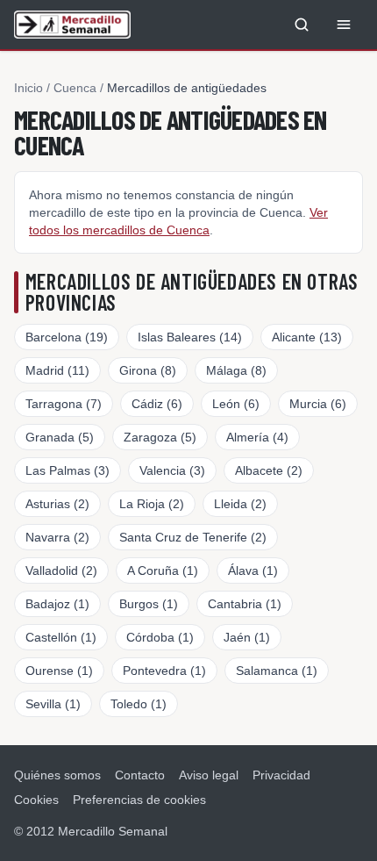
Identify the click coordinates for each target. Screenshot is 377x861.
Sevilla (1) (53, 704)
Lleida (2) (240, 504)
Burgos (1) (148, 604)
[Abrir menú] (343, 24)
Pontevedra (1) (164, 671)
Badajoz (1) (57, 604)
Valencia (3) (172, 470)
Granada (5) (59, 437)
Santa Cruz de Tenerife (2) (193, 537)
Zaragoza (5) (160, 437)
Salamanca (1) (276, 671)
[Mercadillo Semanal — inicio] (72, 25)
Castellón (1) (60, 637)
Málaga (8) (236, 370)
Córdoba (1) (160, 637)
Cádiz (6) (157, 404)
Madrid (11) (57, 370)
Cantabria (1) (244, 604)
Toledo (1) (138, 704)
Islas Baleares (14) (190, 337)
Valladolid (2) (61, 570)
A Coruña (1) (162, 570)
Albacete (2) (268, 470)
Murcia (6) (317, 404)
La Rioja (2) (151, 504)
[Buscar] (301, 24)
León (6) (236, 404)
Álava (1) (253, 570)
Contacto (140, 775)
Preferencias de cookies (139, 800)
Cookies (36, 800)
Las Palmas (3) (67, 470)
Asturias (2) (57, 504)
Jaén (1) (247, 637)
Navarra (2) (57, 537)
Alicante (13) (307, 337)
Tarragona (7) (63, 404)
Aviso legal (208, 775)
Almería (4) (257, 437)
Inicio (28, 88)
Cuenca (74, 88)
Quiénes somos (57, 775)
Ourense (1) (59, 671)
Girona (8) (147, 370)
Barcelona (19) (66, 337)
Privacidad (281, 775)
